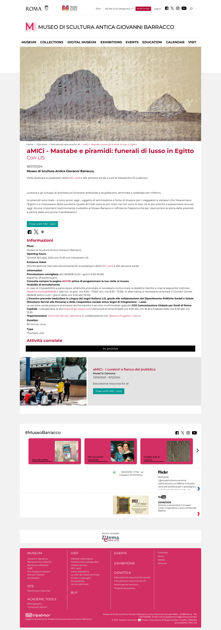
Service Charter (35, 574)
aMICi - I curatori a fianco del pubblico (124, 369)
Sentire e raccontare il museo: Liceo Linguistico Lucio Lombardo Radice (177, 508)
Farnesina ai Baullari (39, 590)
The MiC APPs (40, 459)
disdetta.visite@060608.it (42, 291)
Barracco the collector (39, 561)
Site (30, 586)
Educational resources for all (65, 144)
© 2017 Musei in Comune (124, 620)
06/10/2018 (177, 483)
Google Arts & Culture (152, 458)
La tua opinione (80, 584)
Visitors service (79, 565)
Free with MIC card (42, 224)
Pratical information (82, 558)
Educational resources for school (132, 577)
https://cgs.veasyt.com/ (78, 308)
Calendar (175, 42)
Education (152, 42)
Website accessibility (186, 621)
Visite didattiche (80, 571)
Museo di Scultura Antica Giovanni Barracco (106, 27)
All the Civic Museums (117, 8)
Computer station (37, 607)
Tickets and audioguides (84, 561)
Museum (29, 42)
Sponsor (162, 563)
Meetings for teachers (126, 584)
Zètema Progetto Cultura (124, 315)
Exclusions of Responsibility (164, 620)
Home (30, 144)
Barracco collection (38, 565)
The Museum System (39, 571)
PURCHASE (143, 8)
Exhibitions (111, 42)
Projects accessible (124, 588)
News (161, 556)
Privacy (144, 620)
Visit (192, 42)
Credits (183, 620)
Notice (161, 559)
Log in (157, 8)
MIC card (74, 177)
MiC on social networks (95, 458)
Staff (29, 568)
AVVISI (66, 281)
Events (132, 42)
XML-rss (193, 623)
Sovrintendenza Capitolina (64, 315)
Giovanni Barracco (37, 558)
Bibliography (34, 603)
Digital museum (82, 42)
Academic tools (41, 599)
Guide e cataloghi (81, 578)
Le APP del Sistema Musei (85, 574)
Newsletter (33, 578)
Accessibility (78, 581)
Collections (51, 42)
